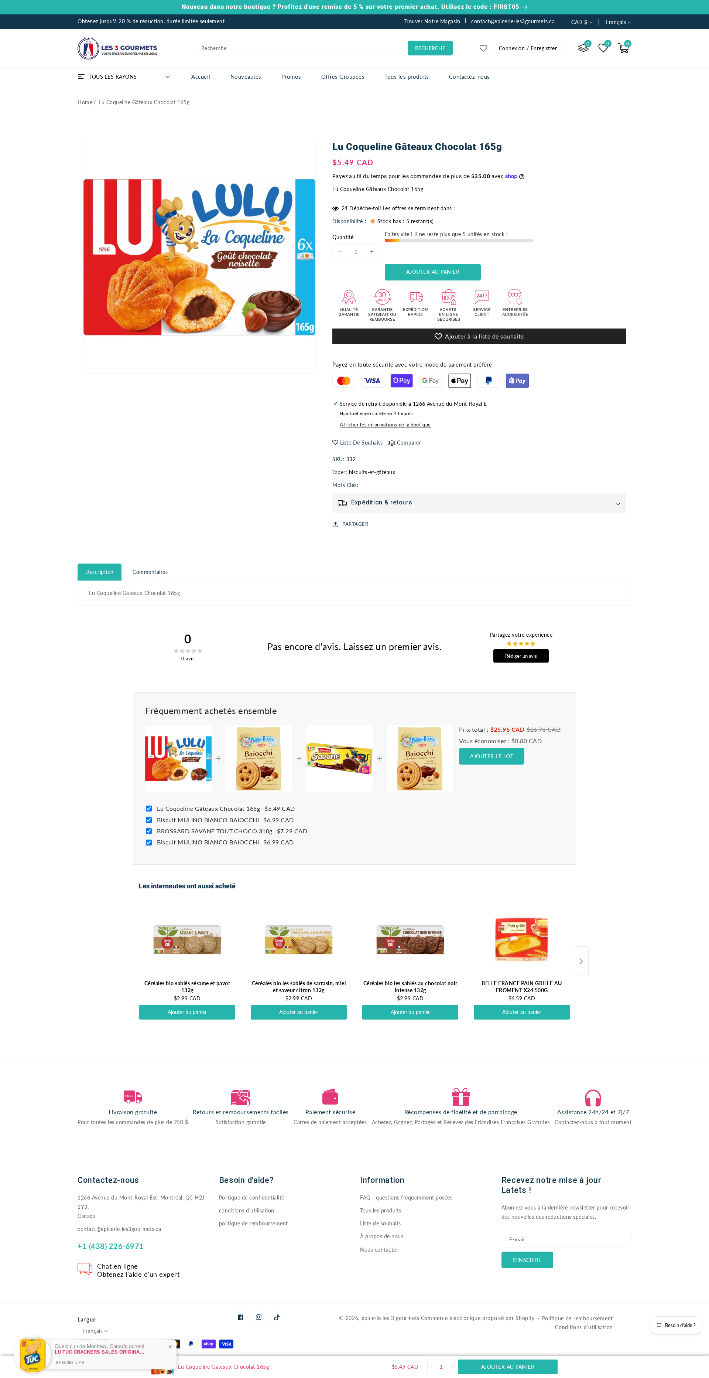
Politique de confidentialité (251, 1197)
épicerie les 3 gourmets (390, 1318)
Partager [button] (355, 524)
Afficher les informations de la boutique (385, 425)
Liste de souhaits (380, 1223)
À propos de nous (381, 1236)
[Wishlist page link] (483, 48)
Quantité (342, 237)
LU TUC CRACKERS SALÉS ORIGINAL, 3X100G (101, 1332)
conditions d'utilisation (246, 1210)
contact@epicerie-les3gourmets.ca (119, 1229)
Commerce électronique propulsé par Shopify (478, 1318)
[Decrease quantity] (431, 1367)
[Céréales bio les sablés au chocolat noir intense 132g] (410, 940)
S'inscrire (527, 1260)
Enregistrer (544, 48)
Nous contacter (379, 1249)
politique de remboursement (253, 1223)
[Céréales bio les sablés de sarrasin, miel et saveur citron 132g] (299, 940)
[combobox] (299, 48)
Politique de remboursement (577, 1318)
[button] (623, 48)
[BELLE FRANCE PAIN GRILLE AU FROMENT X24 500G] (522, 940)
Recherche (430, 48)
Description (99, 572)
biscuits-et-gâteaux (372, 472)
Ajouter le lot (491, 756)
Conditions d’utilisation (584, 1327)
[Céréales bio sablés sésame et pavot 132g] (187, 940)
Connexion (512, 48)
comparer (409, 442)
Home (85, 102)
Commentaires (150, 572)
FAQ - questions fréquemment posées (406, 1197)
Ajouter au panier (187, 1012)
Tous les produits (380, 1210)
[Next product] (581, 961)
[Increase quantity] (451, 1367)
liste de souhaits (361, 442)
